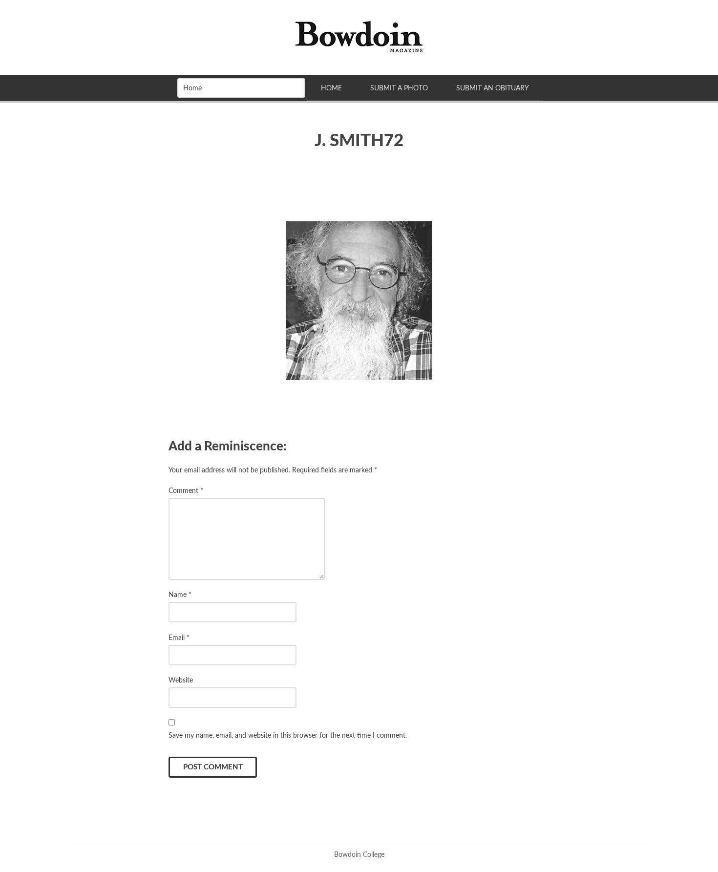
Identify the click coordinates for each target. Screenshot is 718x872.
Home (331, 88)
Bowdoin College (359, 854)
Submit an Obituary (492, 88)
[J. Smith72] (359, 300)
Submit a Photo (399, 88)
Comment (186, 490)
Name (180, 594)
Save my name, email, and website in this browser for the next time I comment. (288, 735)
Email (179, 637)
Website (181, 680)
